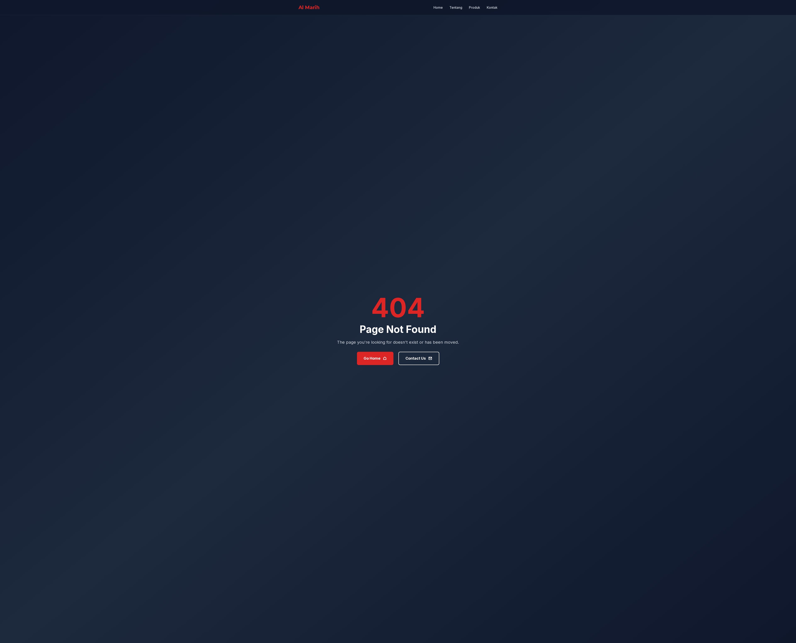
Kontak (492, 7)
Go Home (372, 358)
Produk (474, 7)
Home (438, 7)
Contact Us (415, 358)
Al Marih (308, 7)
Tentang (455, 7)
